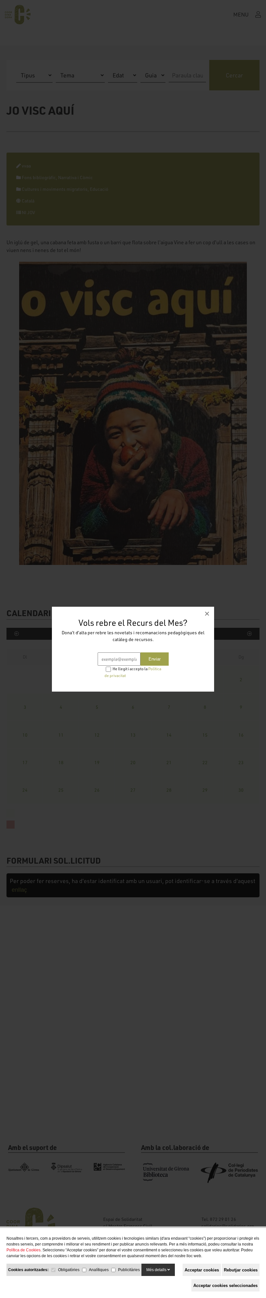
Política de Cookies (23, 1250)
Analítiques (99, 1270)
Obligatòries (68, 1270)
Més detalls (156, 1270)
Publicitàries (129, 1270)
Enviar (155, 659)
